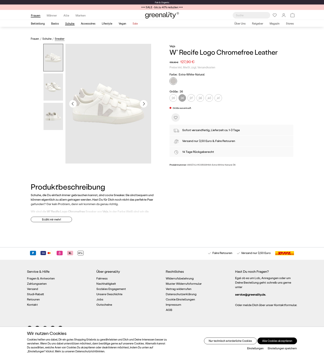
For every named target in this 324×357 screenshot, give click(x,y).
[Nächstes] (143, 104)
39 (173, 98)
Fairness (102, 278)
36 (182, 98)
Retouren (33, 299)
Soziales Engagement (111, 289)
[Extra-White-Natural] (173, 81)
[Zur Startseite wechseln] (162, 15)
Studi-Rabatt (35, 294)
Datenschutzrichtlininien (89, 351)
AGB (169, 309)
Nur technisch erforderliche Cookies (230, 340)
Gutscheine (104, 304)
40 (209, 98)
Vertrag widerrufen (178, 289)
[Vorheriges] (73, 104)
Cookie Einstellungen (180, 299)
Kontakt (32, 304)
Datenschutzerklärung (181, 294)
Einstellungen (255, 348)
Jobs (99, 299)
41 (218, 98)
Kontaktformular (285, 305)
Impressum (173, 304)
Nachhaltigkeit (106, 283)
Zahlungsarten (37, 283)
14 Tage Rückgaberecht (198, 151)
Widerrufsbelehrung (180, 278)
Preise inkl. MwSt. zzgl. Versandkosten (192, 67)
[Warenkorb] (292, 15)
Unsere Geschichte (109, 294)
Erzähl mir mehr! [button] (51, 219)
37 (191, 98)
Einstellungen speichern (282, 348)
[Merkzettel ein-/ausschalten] (175, 117)
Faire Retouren (225, 141)
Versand (187, 141)
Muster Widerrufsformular (184, 283)
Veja (172, 46)
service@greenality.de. (250, 294)
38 (200, 98)
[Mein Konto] (283, 15)
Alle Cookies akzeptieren (277, 340)
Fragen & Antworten (41, 278)
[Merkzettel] (274, 15)
